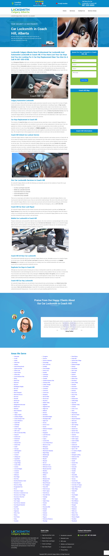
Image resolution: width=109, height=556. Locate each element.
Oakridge (45, 496)
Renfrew (74, 374)
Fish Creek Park (46, 364)
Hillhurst (45, 410)
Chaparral (16, 434)
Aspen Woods (17, 372)
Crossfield (16, 472)
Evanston (16, 521)
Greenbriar (45, 388)
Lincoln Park (46, 440)
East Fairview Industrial (19, 502)
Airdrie (15, 360)
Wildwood (74, 511)
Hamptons (45, 394)
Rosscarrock (74, 388)
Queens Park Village (76, 360)
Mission (45, 476)
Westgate (74, 504)
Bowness (16, 396)
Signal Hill (74, 422)
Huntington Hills (47, 418)
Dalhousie (16, 474)
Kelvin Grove (46, 424)
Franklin (45, 372)
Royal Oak (74, 392)
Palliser (44, 504)
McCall (44, 462)
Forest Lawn (46, 370)
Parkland (45, 513)
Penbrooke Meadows (48, 519)
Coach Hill (25, 16)
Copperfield (17, 458)
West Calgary (75, 498)
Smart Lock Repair (46, 544)
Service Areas (92, 11)
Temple (73, 472)
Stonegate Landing (76, 454)
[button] (23, 337)
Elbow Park (17, 513)
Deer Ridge (16, 476)
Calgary (16, 412)
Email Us (82, 535)
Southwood (74, 444)
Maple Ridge (46, 452)
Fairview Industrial (47, 360)
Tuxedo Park (75, 480)
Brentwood (16, 400)
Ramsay (73, 366)
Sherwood (74, 420)
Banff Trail (16, 380)
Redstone (74, 372)
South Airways (75, 436)
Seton (73, 410)
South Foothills (75, 440)
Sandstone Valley (76, 404)
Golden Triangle (46, 384)
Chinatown (16, 440)
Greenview (45, 390)
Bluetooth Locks (65, 538)
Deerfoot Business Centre (20, 480)
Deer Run (16, 478)
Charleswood (17, 436)
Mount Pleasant (46, 482)
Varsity (73, 492)
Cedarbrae (16, 426)
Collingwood (17, 456)
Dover (15, 488)
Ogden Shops (46, 500)
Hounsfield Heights (47, 416)
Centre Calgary (17, 428)
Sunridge (74, 468)
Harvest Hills (46, 396)
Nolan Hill (45, 486)
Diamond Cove (17, 482)
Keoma (44, 426)
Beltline (16, 390)
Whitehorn (74, 509)
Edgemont (16, 511)
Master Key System (47, 538)
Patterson (45, 515)
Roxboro (74, 390)
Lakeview (45, 436)
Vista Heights (75, 494)
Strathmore (74, 458)
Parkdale (45, 509)
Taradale (74, 470)
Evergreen (45, 356)
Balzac (15, 378)
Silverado (74, 426)
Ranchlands (74, 368)
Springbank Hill (75, 446)
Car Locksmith (32, 16)
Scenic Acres (75, 408)
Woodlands (74, 521)
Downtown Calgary (18, 490)
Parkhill (44, 511)
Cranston (16, 466)
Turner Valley (75, 476)
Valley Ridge (75, 488)
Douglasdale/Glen (18, 486)
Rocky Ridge (75, 382)
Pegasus (45, 517)
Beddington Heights (18, 386)
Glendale (45, 378)
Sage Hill (74, 402)
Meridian (45, 470)
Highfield (45, 404)
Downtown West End (19, 496)
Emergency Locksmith (66, 547)
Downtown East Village (19, 494)
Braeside (16, 398)
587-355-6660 (88, 5)
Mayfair (45, 458)
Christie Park (17, 444)
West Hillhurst (75, 500)
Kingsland (45, 432)
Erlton (15, 519)
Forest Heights (46, 368)
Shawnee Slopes (75, 414)
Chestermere (17, 438)
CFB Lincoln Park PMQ (20, 432)
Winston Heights (75, 517)
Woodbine (74, 519)
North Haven (46, 492)
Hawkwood (45, 398)
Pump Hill (74, 358)
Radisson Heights (76, 364)
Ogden (44, 498)
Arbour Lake (17, 370)
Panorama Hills (46, 507)
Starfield (74, 452)
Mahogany (45, 446)
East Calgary (17, 500)
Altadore (16, 364)
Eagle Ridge (17, 498)
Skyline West (75, 430)
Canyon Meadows (18, 420)
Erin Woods (17, 517)
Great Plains (46, 386)
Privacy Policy (64, 550)
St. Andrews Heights (76, 450)
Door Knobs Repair (46, 547)
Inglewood (45, 420)
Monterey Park (46, 478)
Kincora (45, 430)
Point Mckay (75, 356)
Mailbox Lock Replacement (67, 544)
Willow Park (74, 513)
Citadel (15, 446)
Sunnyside (74, 466)
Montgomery (46, 480)
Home (64, 11)
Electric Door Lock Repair (48, 541)
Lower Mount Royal (47, 442)
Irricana (44, 422)
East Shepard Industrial (19, 504)
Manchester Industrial (48, 450)
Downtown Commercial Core (21, 492)
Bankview (16, 382)
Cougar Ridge (17, 462)
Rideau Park (74, 378)
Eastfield (16, 507)
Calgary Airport (17, 414)
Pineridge (45, 521)
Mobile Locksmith (40, 128)
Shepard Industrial (76, 418)
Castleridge (16, 424)
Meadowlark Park (47, 468)
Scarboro (74, 406)
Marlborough (46, 454)
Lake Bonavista (46, 434)
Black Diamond (17, 392)
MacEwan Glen (46, 444)
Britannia (16, 408)
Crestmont (16, 470)
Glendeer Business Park (48, 380)
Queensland (74, 362)
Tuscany (74, 478)
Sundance (74, 464)
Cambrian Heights (18, 416)
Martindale (45, 456)
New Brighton (46, 484)
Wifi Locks (63, 541)
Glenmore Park (46, 382)
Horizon (45, 412)
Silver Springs (75, 424)
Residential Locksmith (66, 535)
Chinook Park (17, 442)
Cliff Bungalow (17, 450)
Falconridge (45, 362)
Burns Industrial (18, 410)
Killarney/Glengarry (47, 428)
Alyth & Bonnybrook (19, 366)
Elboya (15, 515)
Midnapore (45, 472)
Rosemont (74, 386)
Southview (74, 442)
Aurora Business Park (19, 376)
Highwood (45, 408)
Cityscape (16, 448)
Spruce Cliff (74, 448)
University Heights (76, 482)
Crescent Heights (18, 468)
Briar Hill (16, 402)
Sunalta (73, 460)
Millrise (44, 474)
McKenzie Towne (47, 466)
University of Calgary (77, 484)
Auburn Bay (17, 374)
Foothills (45, 366)
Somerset (74, 434)
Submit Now (84, 80)
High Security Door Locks (48, 535)
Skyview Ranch (75, 432)
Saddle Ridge (75, 400)
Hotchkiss (45, 414)
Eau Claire (16, 509)
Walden (73, 496)
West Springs (75, 502)
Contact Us (81, 11)
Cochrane (16, 454)
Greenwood (45, 392)
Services (72, 11)
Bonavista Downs (18, 394)
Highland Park (46, 406)
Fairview (45, 358)
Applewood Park (18, 368)
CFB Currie (17, 430)
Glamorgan (45, 374)
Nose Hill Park (46, 494)
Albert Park (16, 362)
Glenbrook (45, 376)
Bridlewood (17, 406)
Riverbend (74, 380)
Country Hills (17, 464)
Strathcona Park (75, 456)
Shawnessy (74, 416)
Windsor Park (75, 515)
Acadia (15, 358)
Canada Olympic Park (19, 418)
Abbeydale (16, 356)
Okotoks (45, 502)
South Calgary (75, 438)
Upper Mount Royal (76, 486)
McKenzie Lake (46, 464)
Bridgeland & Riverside (19, 404)
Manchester (45, 448)
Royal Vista (74, 394)
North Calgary (46, 490)
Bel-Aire (16, 388)
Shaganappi (74, 412)
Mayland (45, 460)
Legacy (44, 438)
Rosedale (74, 384)
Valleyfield (74, 490)
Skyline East (74, 428)
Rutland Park (75, 398)
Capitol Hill (17, 422)
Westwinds (74, 507)
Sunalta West (75, 462)
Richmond (74, 376)
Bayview (16, 384)
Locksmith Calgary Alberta (16, 16)
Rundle (73, 396)
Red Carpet (74, 370)
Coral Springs (17, 460)
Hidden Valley (46, 402)
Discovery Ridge (18, 484)
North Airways (46, 488)
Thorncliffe (74, 474)
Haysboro (45, 400)
